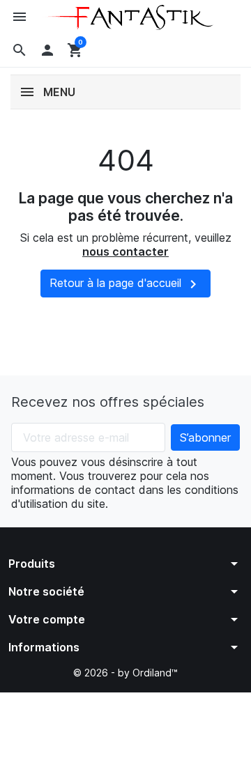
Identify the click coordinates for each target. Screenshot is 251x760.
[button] (19, 50)
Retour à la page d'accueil (125, 284)
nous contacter (125, 251)
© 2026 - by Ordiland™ (125, 672)
